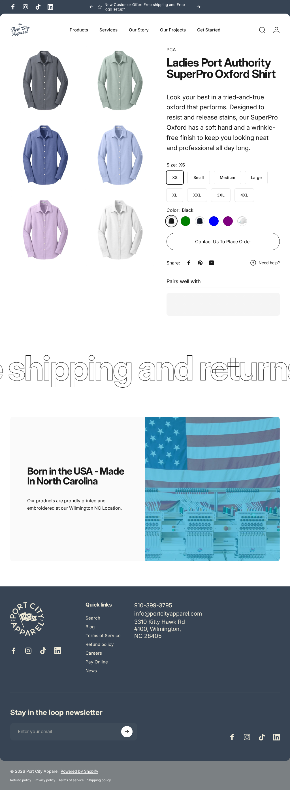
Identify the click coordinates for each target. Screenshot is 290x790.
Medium (227, 177)
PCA (171, 49)
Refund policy (100, 644)
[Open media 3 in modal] (45, 156)
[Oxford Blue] (214, 221)
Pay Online (97, 662)
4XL (244, 195)
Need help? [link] (269, 262)
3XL (221, 195)
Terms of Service (103, 635)
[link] (161, 629)
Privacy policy (45, 780)
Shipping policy (99, 780)
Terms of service (71, 780)
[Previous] (91, 7)
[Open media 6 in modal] (120, 231)
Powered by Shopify (79, 771)
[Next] (198, 7)
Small (198, 177)
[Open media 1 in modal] (45, 81)
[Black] (171, 221)
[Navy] (199, 221)
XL (174, 195)
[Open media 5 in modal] (45, 231)
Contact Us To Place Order (223, 241)
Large (256, 177)
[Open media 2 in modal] (120, 81)
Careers (94, 653)
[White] (242, 221)
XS (175, 177)
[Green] (185, 221)
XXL (197, 195)
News (91, 670)
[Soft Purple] (228, 221)
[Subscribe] (127, 731)
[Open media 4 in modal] (120, 156)
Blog (90, 626)
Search (93, 618)
